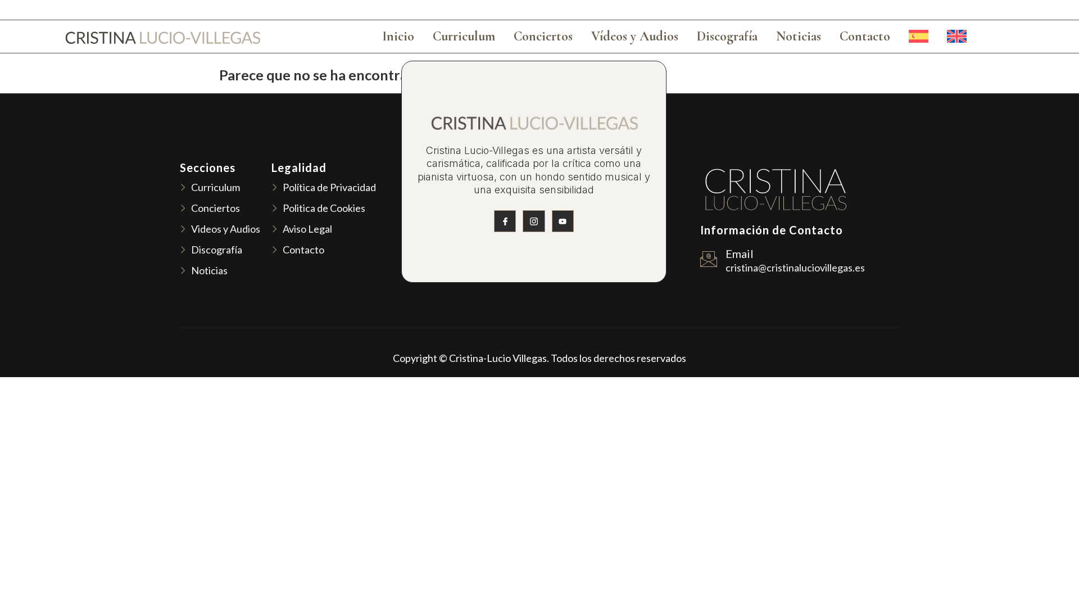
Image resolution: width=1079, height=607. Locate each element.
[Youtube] (563, 221)
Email (740, 253)
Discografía (727, 36)
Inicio (398, 36)
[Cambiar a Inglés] (957, 36)
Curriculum (464, 36)
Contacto (865, 36)
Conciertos (543, 36)
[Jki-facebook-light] (505, 221)
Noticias (798, 36)
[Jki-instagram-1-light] (534, 221)
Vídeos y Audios (634, 36)
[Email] (708, 259)
